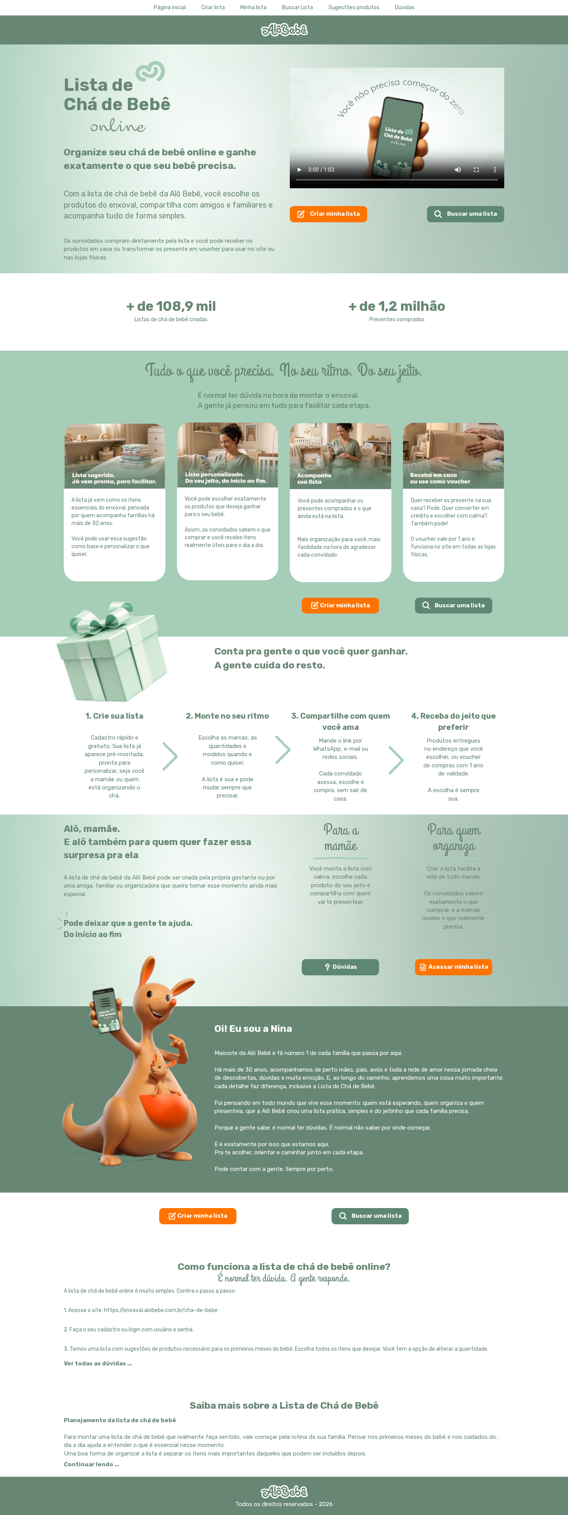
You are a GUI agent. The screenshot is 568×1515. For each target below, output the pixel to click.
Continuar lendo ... (91, 1464)
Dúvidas (344, 966)
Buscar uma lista (471, 213)
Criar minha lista (334, 213)
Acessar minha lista (457, 966)
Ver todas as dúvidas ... (98, 1363)
